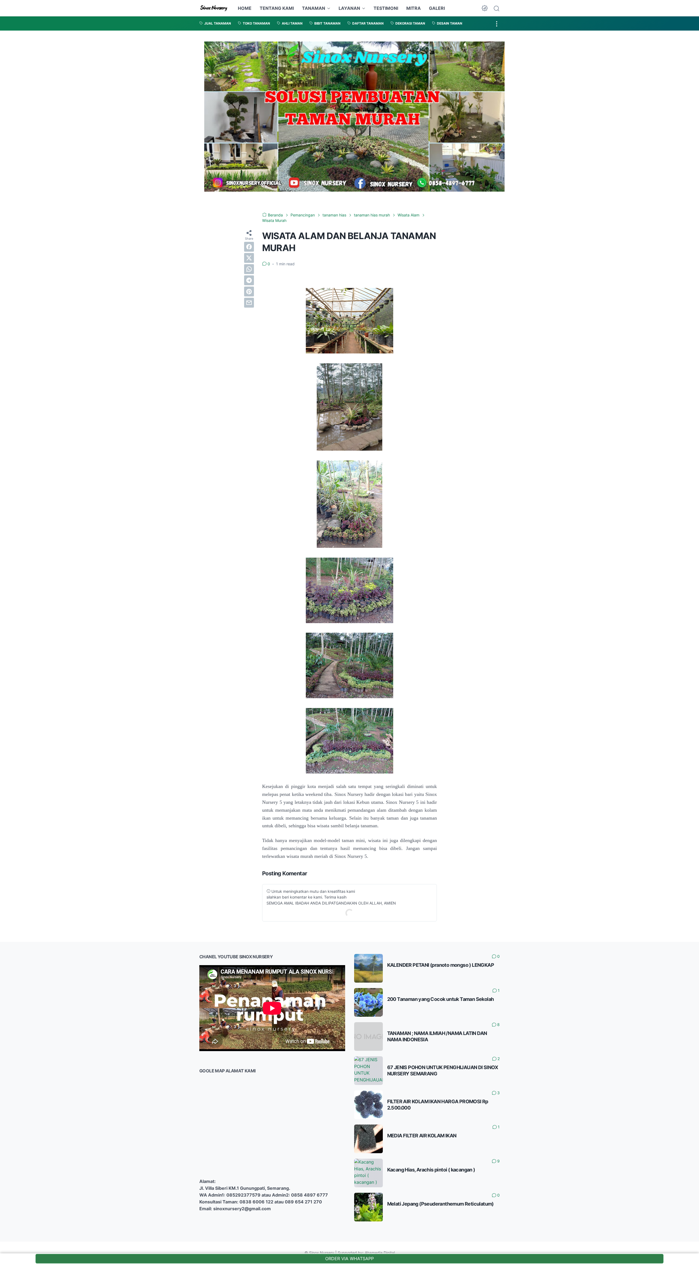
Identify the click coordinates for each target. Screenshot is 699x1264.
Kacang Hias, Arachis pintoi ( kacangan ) (431, 1170)
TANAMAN (313, 8)
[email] (249, 303)
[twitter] (249, 258)
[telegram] (249, 280)
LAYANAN (349, 8)
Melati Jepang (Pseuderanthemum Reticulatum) (440, 1204)
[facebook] (249, 247)
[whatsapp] (249, 269)
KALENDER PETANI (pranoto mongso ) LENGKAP (440, 965)
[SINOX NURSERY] (213, 8)
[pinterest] (249, 291)
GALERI (437, 8)
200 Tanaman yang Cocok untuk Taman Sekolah (440, 999)
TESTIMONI (386, 8)
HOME (244, 8)
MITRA (413, 8)
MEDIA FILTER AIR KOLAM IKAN (422, 1135)
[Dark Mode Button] (484, 8)
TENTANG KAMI (277, 8)
